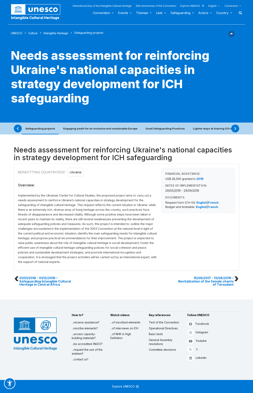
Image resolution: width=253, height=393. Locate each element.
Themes (142, 13)
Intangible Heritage (55, 33)
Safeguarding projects (40, 128)
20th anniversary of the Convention (156, 5)
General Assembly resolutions (160, 342)
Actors (203, 13)
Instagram (202, 332)
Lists (159, 13)
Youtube (201, 340)
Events (123, 13)
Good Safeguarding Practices (165, 128)
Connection (231, 5)
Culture (33, 33)
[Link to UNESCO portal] (37, 9)
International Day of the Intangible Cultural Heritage (102, 5)
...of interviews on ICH (124, 328)
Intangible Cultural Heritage (35, 18)
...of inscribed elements (125, 322)
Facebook (202, 323)
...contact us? (80, 359)
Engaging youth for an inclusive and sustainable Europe (100, 128)
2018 (199, 179)
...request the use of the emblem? (87, 351)
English (212, 5)
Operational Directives (163, 328)
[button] (231, 36)
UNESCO (16, 33)
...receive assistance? (85, 322)
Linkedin (201, 357)
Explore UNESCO (190, 5)
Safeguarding (180, 13)
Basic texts (156, 334)
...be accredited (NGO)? (87, 344)
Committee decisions (162, 349)
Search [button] (239, 13)
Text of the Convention (164, 322)
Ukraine (75, 172)
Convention (101, 13)
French (213, 202)
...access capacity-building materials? (84, 336)
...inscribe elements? (85, 328)
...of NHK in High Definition (120, 336)
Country (222, 13)
